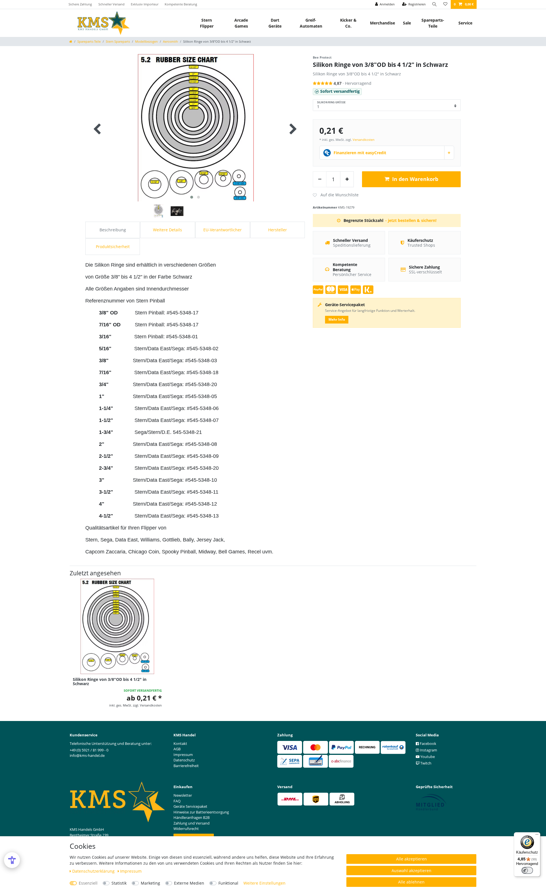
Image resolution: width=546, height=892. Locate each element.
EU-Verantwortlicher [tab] (222, 229)
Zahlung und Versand (191, 823)
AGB (177, 748)
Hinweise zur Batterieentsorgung (201, 812)
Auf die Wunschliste (336, 195)
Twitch (425, 763)
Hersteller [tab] (277, 229)
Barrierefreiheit (186, 765)
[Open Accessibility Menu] (12, 860)
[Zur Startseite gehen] (70, 41)
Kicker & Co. (348, 23)
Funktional (228, 883)
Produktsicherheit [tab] (113, 246)
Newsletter (182, 795)
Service (465, 23)
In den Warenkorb (415, 179)
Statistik (119, 883)
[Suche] (434, 4)
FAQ (177, 801)
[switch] (527, 870)
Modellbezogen (146, 41)
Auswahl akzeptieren (411, 870)
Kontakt (180, 743)
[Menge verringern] (319, 179)
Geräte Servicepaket (190, 806)
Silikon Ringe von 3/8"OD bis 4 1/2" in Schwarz (109, 681)
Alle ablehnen (411, 882)
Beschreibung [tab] (113, 229)
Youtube (427, 756)
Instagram (428, 750)
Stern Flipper (207, 23)
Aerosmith (170, 41)
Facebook (427, 743)
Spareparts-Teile (432, 23)
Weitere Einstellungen (264, 883)
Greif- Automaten (311, 23)
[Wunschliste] (445, 4)
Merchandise (382, 23)
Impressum (131, 871)
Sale (407, 23)
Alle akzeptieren (411, 859)
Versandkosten (364, 139)
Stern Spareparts (118, 41)
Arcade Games (241, 23)
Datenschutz (184, 760)
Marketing (150, 883)
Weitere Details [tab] (167, 229)
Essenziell (88, 883)
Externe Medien (189, 883)
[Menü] (536, 835)
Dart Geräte (275, 23)
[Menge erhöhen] (347, 179)
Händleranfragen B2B (191, 817)
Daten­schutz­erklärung (94, 871)
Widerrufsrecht (186, 828)
